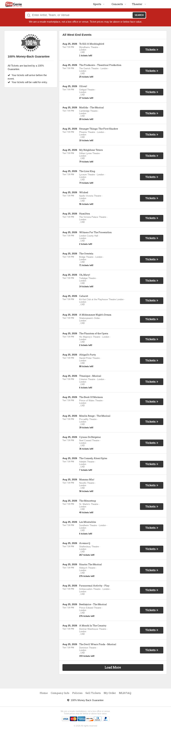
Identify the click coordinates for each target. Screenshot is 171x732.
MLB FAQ (125, 693)
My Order (110, 693)
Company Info (60, 693)
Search (139, 15)
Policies (77, 693)
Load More (113, 667)
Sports (97, 4)
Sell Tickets (93, 693)
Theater (137, 4)
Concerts (117, 4)
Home (44, 693)
